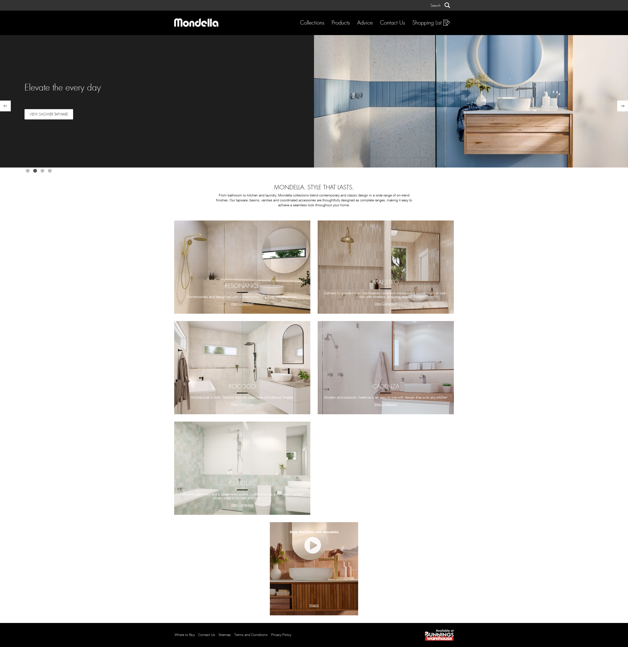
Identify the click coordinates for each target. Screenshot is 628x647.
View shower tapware (49, 114)
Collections (312, 22)
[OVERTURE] (242, 468)
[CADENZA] (386, 367)
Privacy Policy (281, 635)
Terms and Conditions (251, 635)
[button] (440, 5)
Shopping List (427, 22)
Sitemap (225, 635)
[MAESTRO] (386, 267)
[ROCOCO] (242, 367)
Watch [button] (314, 605)
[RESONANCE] (242, 267)
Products (341, 22)
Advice (365, 22)
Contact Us (392, 22)
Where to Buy (185, 635)
